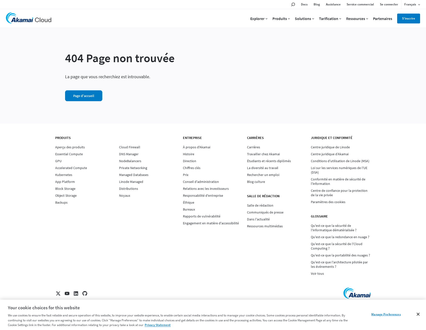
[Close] (418, 314)
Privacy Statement (158, 325)
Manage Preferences (386, 314)
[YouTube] (67, 293)
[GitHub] (85, 293)
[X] (58, 293)
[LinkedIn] (76, 293)
